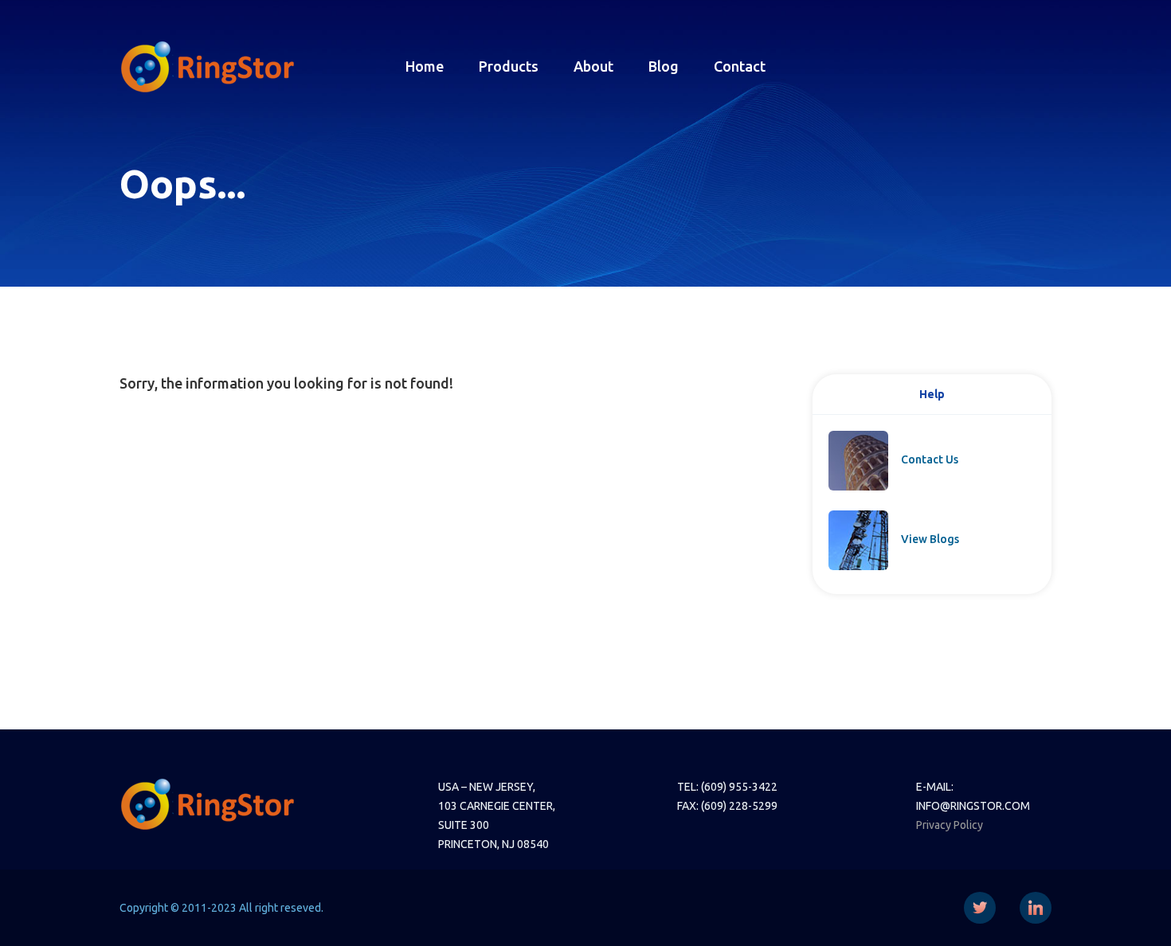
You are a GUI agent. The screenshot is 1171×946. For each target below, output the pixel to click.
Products (509, 66)
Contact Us (929, 459)
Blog (663, 66)
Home (424, 66)
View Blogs (930, 539)
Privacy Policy (949, 825)
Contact (740, 66)
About (593, 66)
